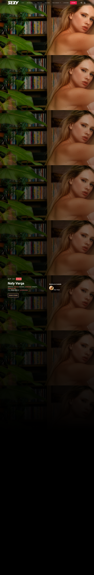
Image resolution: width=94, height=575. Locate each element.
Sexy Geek (47, 2)
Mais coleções (55, 2)
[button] (81, 2)
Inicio (23, 2)
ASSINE (73, 2)
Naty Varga (57, 289)
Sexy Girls (39, 2)
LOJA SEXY (66, 2)
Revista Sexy (30, 2)
